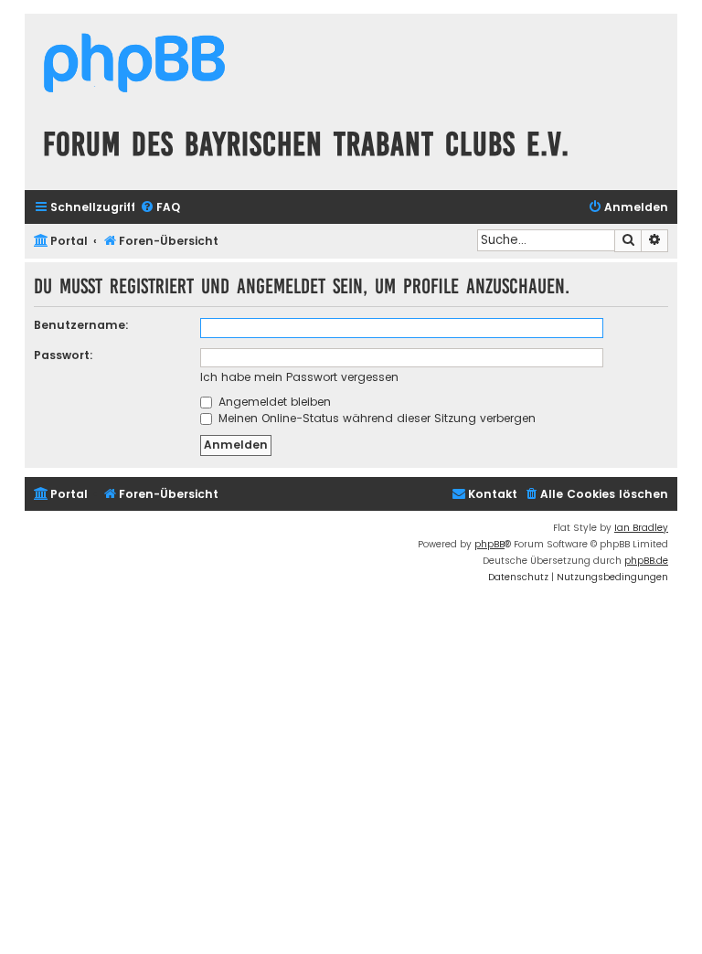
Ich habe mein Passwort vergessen (299, 377)
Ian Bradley (641, 528)
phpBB (489, 544)
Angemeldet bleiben (273, 401)
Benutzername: (81, 325)
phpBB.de (646, 560)
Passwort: (63, 355)
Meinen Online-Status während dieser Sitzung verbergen (375, 418)
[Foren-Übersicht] (134, 65)
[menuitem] (160, 208)
